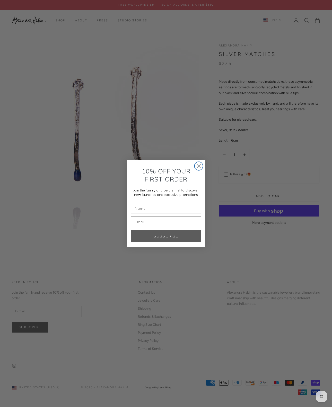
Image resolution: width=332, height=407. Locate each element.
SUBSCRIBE (166, 236)
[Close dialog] (198, 166)
